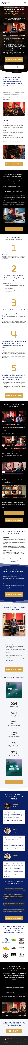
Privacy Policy (23, 1042)
